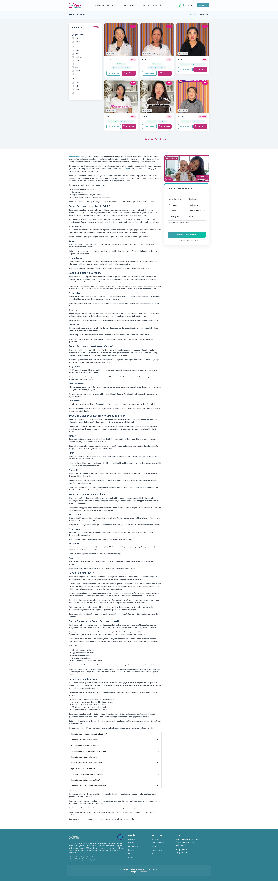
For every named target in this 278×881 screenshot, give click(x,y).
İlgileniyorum (129, 73)
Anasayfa (193, 14)
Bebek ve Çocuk (157, 850)
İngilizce (77, 70)
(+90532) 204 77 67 (186, 853)
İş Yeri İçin (155, 839)
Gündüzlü (78, 42)
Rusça (77, 60)
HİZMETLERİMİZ (128, 5)
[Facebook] (76, 858)
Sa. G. (145, 116)
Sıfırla (96, 28)
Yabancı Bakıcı (157, 854)
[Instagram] (81, 858)
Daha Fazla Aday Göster (155, 139)
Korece (77, 54)
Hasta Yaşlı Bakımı (158, 843)
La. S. (109, 59)
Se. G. (181, 116)
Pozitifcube (143, 872)
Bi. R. (144, 59)
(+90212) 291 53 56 (186, 850)
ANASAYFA (99, 5)
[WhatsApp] (180, 5)
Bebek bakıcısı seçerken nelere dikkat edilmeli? (89, 734)
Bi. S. (180, 59)
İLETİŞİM (163, 5)
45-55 (77, 89)
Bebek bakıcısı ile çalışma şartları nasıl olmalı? (88, 751)
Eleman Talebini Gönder (186, 235)
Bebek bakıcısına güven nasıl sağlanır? (85, 780)
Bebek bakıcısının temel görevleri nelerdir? (87, 746)
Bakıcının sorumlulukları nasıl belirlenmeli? (87, 774)
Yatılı (76, 38)
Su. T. (109, 116)
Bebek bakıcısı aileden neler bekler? (84, 757)
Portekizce (78, 57)
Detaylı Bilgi (114, 73)
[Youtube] (92, 858)
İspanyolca (78, 74)
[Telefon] (184, 5)
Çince (76, 67)
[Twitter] (71, 858)
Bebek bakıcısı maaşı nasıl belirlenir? (85, 740)
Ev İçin (154, 846)
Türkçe (77, 64)
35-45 (77, 86)
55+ (76, 93)
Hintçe (77, 50)
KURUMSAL (111, 5)
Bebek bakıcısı (74, 156)
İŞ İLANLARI (144, 5)
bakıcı (126, 169)
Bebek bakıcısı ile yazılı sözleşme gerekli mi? (88, 786)
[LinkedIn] (87, 858)
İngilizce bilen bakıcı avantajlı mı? (83, 769)
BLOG (154, 5)
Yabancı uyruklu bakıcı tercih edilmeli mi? (86, 763)
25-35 (77, 82)
